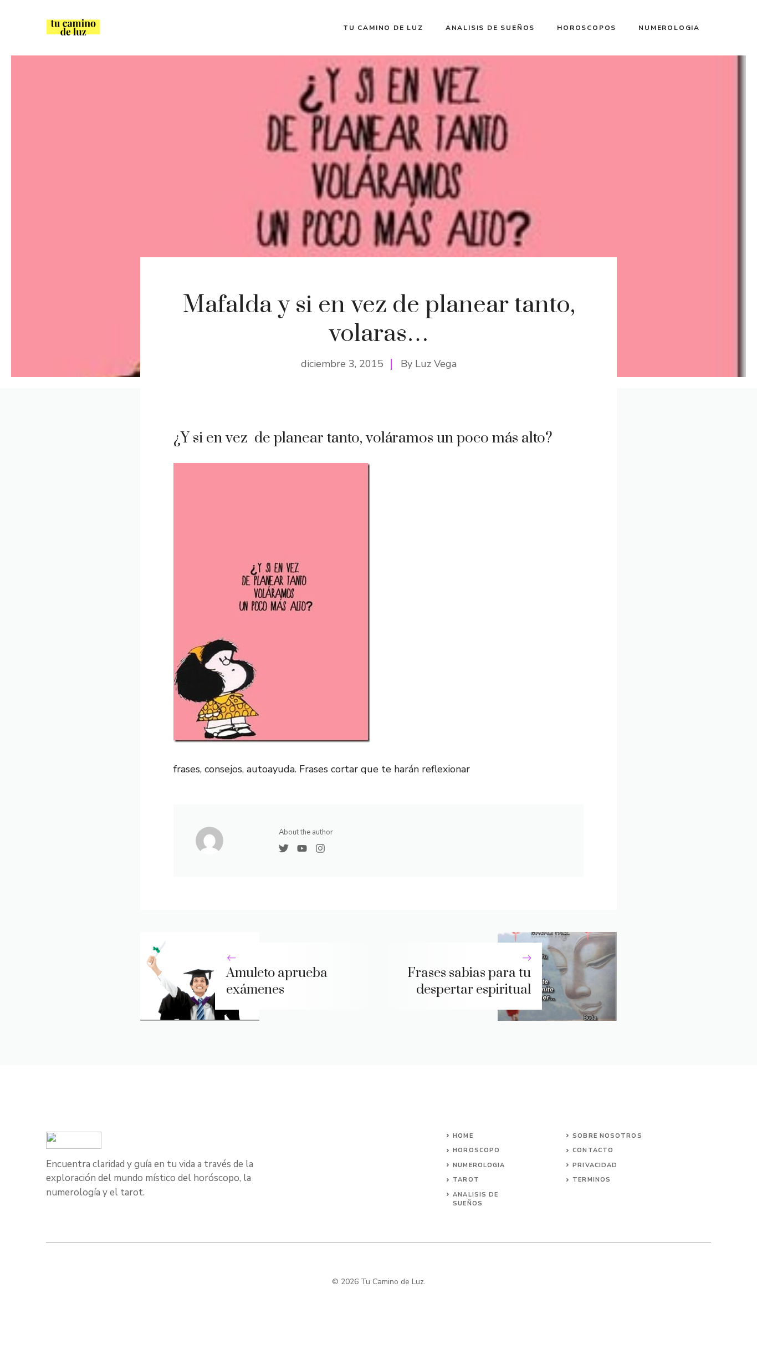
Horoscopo (476, 1150)
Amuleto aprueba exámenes (277, 982)
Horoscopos (586, 27)
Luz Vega (436, 363)
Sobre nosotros (607, 1136)
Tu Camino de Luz (383, 27)
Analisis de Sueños (490, 27)
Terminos (591, 1179)
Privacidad (594, 1165)
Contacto (592, 1150)
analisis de (475, 1194)
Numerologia (669, 27)
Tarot (466, 1179)
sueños (468, 1203)
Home (463, 1136)
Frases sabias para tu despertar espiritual (469, 982)
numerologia (479, 1165)
